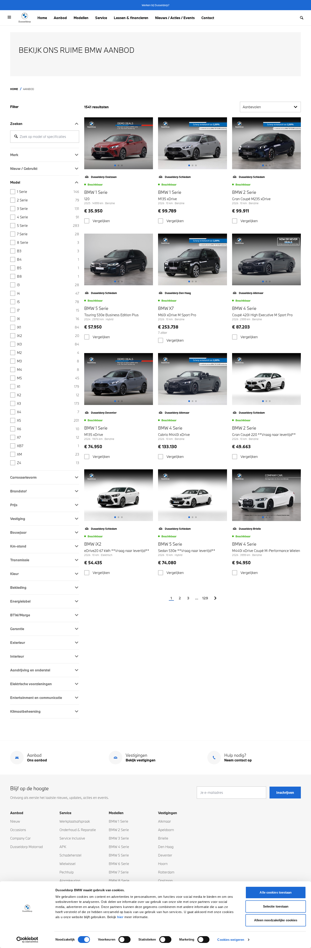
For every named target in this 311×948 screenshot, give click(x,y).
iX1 (48, 327)
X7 (48, 437)
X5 (48, 420)
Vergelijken (101, 221)
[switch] (124, 939)
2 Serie (48, 200)
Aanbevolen (252, 107)
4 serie (48, 217)
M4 (48, 369)
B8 (48, 276)
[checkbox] (86, 220)
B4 (48, 259)
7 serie (48, 234)
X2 (48, 395)
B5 (48, 268)
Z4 (48, 462)
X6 (48, 429)
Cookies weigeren (230, 939)
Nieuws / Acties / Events (175, 17)
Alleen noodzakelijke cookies (275, 920)
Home (42, 17)
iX (48, 318)
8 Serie (48, 242)
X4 (48, 412)
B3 (48, 251)
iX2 (48, 335)
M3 (48, 361)
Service (101, 17)
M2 (48, 352)
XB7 (48, 446)
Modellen (81, 17)
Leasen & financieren (131, 17)
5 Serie (48, 225)
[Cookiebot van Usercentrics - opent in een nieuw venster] (27, 940)
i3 (48, 285)
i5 (48, 301)
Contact (207, 17)
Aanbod (60, 17)
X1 (48, 386)
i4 (48, 293)
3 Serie (48, 208)
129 (205, 598)
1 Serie (48, 191)
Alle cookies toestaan (276, 892)
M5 (48, 378)
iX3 (48, 344)
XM (48, 454)
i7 (48, 310)
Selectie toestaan (276, 906)
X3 (48, 403)
